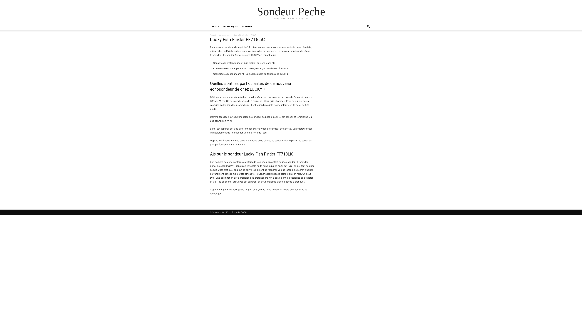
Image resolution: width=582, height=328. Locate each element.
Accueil (213, 35)
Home (215, 26)
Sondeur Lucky (225, 35)
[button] (368, 26)
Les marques (230, 26)
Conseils (247, 26)
